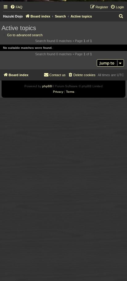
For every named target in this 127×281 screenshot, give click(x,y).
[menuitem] (16, 7)
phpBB (47, 86)
